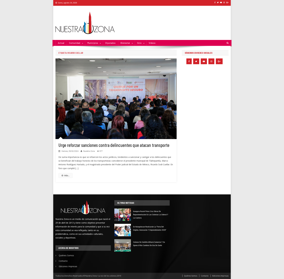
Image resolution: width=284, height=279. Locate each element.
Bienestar (125, 42)
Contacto (63, 260)
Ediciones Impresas (68, 266)
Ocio (139, 42)
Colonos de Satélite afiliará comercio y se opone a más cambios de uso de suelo (149, 243)
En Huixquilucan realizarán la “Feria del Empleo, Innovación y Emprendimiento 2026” (149, 228)
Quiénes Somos (66, 255)
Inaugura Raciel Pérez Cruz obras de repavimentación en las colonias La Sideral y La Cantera (150, 214)
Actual (61, 42)
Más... (67, 175)
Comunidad (74, 42)
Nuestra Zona (89, 151)
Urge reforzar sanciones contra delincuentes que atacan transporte (113, 145)
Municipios (92, 42)
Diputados (110, 42)
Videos (152, 42)
